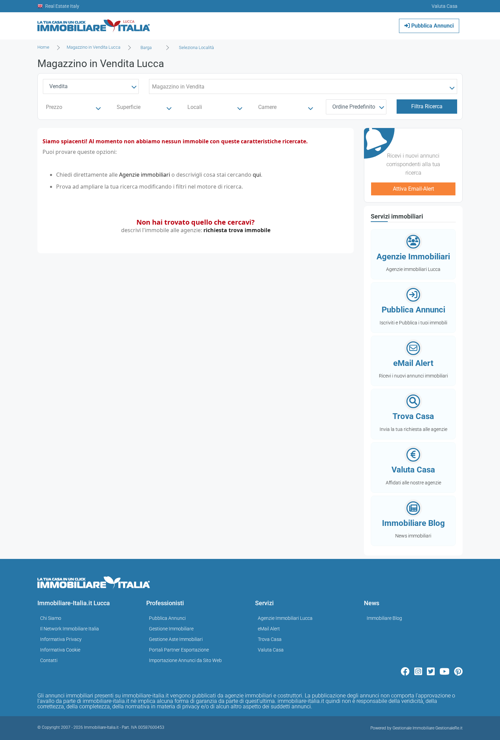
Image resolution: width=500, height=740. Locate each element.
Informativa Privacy (61, 639)
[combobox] (148, 47)
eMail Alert (269, 628)
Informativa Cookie (60, 650)
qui (257, 174)
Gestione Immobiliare (171, 628)
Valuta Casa (271, 650)
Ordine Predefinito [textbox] (353, 106)
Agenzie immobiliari (144, 174)
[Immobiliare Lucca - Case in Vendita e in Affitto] (93, 23)
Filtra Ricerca (427, 106)
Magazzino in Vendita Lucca (93, 47)
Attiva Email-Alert (413, 189)
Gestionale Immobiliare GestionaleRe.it (428, 728)
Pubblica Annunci (432, 25)
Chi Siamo (50, 618)
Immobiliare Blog (384, 618)
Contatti (48, 660)
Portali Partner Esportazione (179, 650)
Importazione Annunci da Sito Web (185, 660)
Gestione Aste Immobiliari (176, 639)
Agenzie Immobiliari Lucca (285, 618)
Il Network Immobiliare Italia (69, 628)
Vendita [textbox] (58, 86)
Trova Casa (270, 639)
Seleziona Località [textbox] (196, 47)
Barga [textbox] (146, 47)
